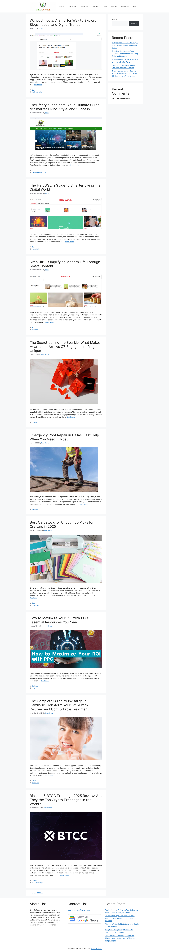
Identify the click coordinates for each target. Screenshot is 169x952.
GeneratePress (96, 949)
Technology (125, 6)
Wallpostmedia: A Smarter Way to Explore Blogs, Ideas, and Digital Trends (63, 22)
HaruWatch (35, 249)
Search (114, 19)
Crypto (34, 880)
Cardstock (35, 605)
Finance (96, 6)
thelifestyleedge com (39, 172)
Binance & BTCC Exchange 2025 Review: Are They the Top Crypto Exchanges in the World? (66, 800)
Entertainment (84, 6)
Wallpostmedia (37, 92)
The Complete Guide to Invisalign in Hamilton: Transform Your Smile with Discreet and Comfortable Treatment (63, 705)
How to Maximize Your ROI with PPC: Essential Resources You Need (59, 620)
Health (105, 6)
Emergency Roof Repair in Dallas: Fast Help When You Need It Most (64, 437)
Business (62, 6)
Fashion (34, 422)
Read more (38, 85)
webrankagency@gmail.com (79, 910)
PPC (33, 688)
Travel (135, 6)
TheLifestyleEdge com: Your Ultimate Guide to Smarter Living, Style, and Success (65, 107)
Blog (33, 90)
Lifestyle (114, 6)
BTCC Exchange (37, 882)
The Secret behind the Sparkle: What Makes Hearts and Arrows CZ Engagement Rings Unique (65, 346)
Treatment (35, 783)
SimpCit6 (35, 329)
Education (72, 6)
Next (40, 893)
